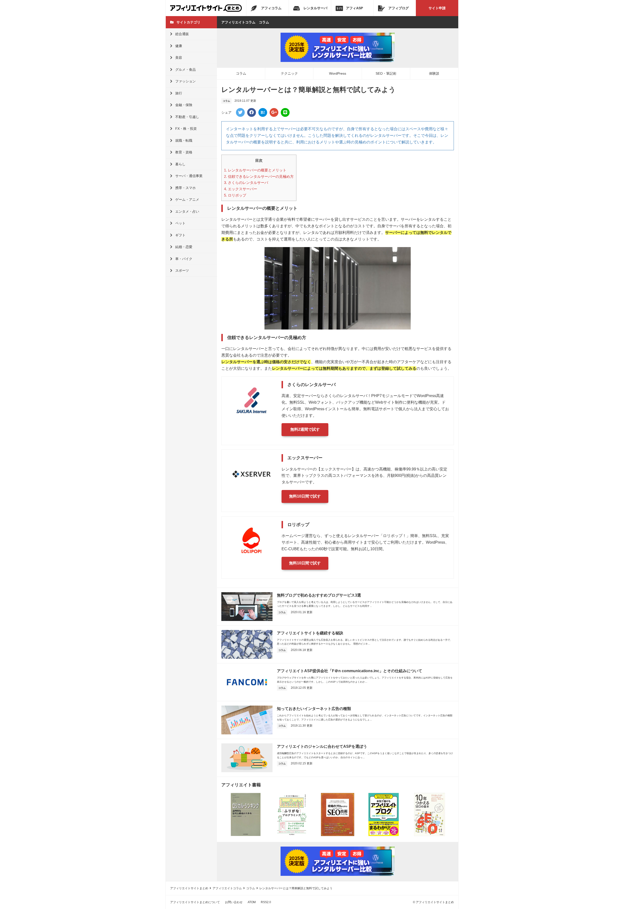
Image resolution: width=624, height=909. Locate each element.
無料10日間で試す (305, 496)
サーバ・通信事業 (189, 176)
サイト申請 (437, 8)
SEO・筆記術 (386, 73)
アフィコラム (271, 8)
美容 (178, 58)
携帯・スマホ (185, 188)
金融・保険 (183, 105)
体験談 (434, 73)
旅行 (178, 93)
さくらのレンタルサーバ (246, 182)
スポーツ (182, 270)
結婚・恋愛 (183, 247)
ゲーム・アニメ (187, 199)
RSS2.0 (266, 902)
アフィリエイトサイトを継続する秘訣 (310, 633)
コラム (241, 73)
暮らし (180, 164)
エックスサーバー (240, 189)
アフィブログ (398, 8)
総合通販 (182, 34)
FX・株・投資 (186, 128)
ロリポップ (235, 195)
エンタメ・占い (187, 211)
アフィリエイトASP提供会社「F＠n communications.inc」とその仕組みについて (349, 671)
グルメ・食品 (185, 69)
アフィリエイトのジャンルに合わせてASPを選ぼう (322, 746)
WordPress (337, 73)
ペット (180, 223)
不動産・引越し (187, 117)
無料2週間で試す (305, 429)
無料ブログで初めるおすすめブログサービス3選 (319, 595)
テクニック (289, 73)
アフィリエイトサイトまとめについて (195, 902)
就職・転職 (183, 140)
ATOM (252, 902)
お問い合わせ (234, 902)
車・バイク (183, 259)
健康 (178, 46)
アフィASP (354, 8)
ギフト (180, 235)
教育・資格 (183, 152)
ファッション (185, 81)
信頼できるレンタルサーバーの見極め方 (259, 176)
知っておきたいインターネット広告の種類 (314, 709)
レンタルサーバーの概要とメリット (255, 170)
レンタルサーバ (315, 8)
